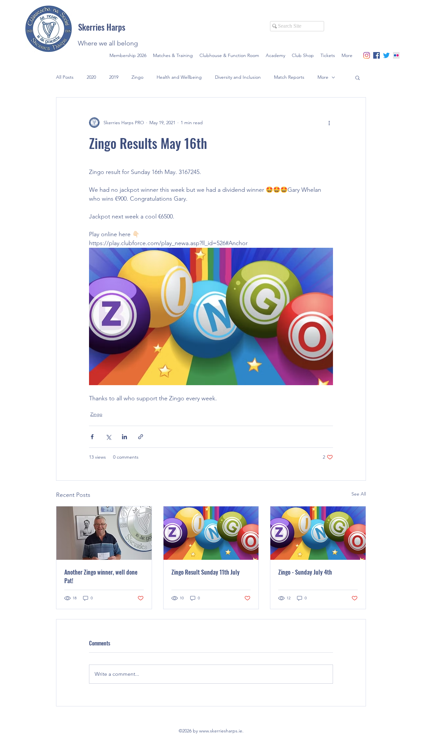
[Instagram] (366, 55)
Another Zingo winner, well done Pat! (100, 576)
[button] (357, 77)
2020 (91, 77)
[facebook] (376, 55)
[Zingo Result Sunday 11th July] (211, 533)
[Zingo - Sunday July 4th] (318, 533)
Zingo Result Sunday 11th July (205, 572)
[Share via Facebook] (92, 437)
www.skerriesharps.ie (220, 731)
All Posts (65, 77)
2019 (113, 77)
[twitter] (386, 55)
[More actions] (329, 123)
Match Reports (289, 77)
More (322, 77)
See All (358, 494)
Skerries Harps (101, 27)
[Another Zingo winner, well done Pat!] (104, 533)
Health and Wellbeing (179, 77)
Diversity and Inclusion (238, 77)
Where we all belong (108, 43)
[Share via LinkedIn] (124, 437)
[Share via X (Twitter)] (108, 437)
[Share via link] (140, 437)
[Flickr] (396, 55)
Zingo (137, 77)
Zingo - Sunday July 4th (305, 572)
